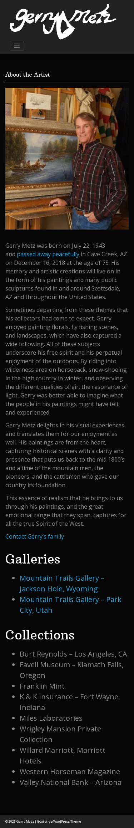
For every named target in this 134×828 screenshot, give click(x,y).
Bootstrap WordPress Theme (59, 821)
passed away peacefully (48, 254)
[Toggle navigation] (17, 46)
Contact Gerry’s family (34, 536)
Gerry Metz (25, 821)
